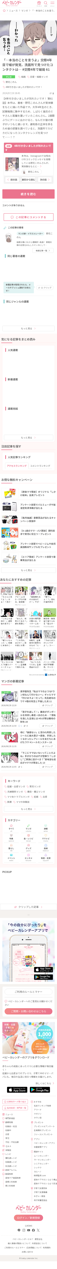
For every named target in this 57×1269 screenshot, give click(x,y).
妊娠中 (8, 1130)
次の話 (43, 179)
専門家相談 (10, 1118)
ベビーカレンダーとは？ (23, 1239)
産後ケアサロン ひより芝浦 (43, 1183)
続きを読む (28, 194)
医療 (9, 801)
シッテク (37, 1167)
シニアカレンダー (41, 1163)
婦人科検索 (10, 1185)
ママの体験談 (22, 801)
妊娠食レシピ (11, 1161)
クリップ (46, 287)
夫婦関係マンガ (15, 791)
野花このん (11, 81)
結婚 (23, 76)
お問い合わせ (27, 1251)
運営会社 (38, 1239)
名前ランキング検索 (42, 1105)
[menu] (52, 4)
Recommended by (36, 674)
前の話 (13, 179)
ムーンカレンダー (41, 1155)
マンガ (24, 10)
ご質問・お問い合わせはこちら (28, 1011)
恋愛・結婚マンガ (39, 76)
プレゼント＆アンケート (43, 1126)
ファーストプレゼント (43, 1134)
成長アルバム (11, 1170)
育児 (7, 1138)
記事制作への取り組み (16, 1101)
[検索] (45, 4)
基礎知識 (9, 1122)
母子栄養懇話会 (40, 1200)
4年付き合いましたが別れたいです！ (24, 87)
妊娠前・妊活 (11, 1126)
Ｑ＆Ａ (8, 1146)
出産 (45, 796)
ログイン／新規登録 (28, 1218)
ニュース (13, 10)
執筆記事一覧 (41, 250)
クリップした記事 (28, 907)
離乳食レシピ (11, 1158)
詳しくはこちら (43, 1083)
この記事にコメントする (31, 217)
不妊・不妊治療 (12, 1142)
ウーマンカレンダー (42, 1159)
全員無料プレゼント (42, 1130)
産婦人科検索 (11, 1181)
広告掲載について (34, 1247)
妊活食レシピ (11, 1166)
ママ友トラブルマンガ (18, 796)
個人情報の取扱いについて (19, 1243)
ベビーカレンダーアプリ (43, 1143)
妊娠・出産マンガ (16, 786)
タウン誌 (37, 1117)
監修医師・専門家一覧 (16, 1107)
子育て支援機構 (40, 1192)
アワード (37, 1109)
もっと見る (26, 328)
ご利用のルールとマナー (28, 992)
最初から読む (28, 179)
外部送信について (39, 1243)
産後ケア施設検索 (13, 1177)
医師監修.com (40, 1175)
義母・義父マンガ (36, 791)
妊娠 (36, 796)
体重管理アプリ (40, 1147)
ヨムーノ (37, 1171)
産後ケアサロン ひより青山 (43, 1179)
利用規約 (47, 1247)
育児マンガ (35, 786)
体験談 (8, 1150)
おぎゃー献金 (39, 1196)
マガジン (37, 1113)
